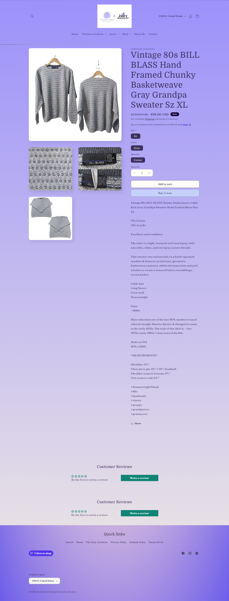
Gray (137, 148)
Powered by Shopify (66, 592)
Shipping (149, 119)
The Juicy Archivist (96, 542)
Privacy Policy (118, 542)
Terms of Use (156, 542)
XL (135, 136)
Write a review (139, 478)
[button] (32, 16)
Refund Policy (138, 542)
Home (79, 542)
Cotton (138, 160)
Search (70, 542)
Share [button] (137, 423)
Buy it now (165, 193)
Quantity (135, 166)
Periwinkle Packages (46, 592)
